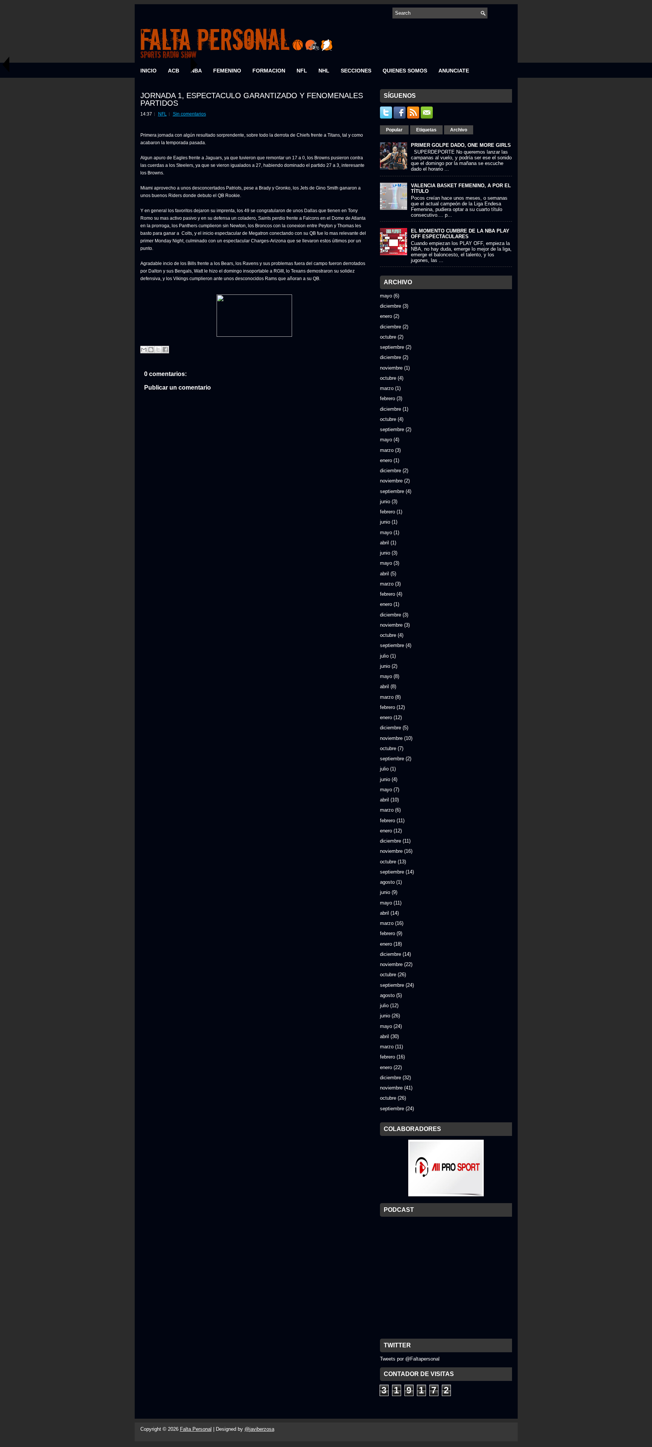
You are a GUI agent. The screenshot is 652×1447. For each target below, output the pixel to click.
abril (384, 543)
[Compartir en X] (158, 349)
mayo (386, 296)
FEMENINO (227, 71)
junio (385, 501)
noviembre (391, 368)
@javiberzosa (259, 1429)
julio (384, 656)
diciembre (390, 306)
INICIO (148, 71)
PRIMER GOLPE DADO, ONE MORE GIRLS (461, 145)
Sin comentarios (189, 114)
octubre (388, 337)
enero (386, 316)
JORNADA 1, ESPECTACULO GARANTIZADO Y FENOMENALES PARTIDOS (251, 99)
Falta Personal (196, 1429)
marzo (387, 388)
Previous (5, 64)
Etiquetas (426, 130)
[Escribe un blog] (151, 349)
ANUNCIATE (453, 71)
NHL (323, 71)
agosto (387, 882)
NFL (302, 71)
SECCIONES (356, 71)
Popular (394, 130)
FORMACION (268, 71)
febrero (387, 398)
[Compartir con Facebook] (165, 349)
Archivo (458, 130)
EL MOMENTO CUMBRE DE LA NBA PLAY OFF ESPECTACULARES (460, 233)
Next (194, 64)
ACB (173, 71)
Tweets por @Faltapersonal (410, 1359)
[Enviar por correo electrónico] (144, 349)
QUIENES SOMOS (405, 71)
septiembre (392, 347)
